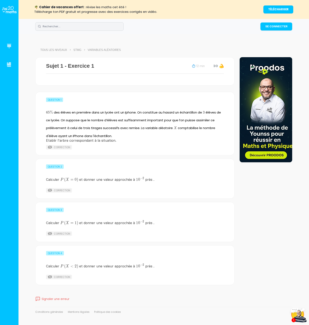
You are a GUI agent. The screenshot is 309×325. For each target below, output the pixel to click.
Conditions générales (49, 312)
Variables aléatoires (104, 50)
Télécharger (278, 9)
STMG (77, 50)
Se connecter (276, 26)
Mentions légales (79, 312)
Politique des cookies (107, 312)
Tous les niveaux (53, 50)
